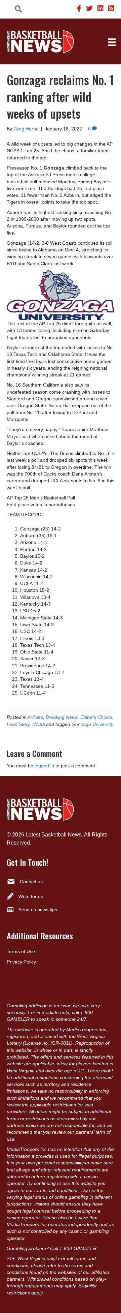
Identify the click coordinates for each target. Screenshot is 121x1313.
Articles (35, 717)
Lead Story (18, 724)
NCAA (38, 724)
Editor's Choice (96, 717)
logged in (44, 765)
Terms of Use (21, 951)
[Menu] (112, 42)
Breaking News (62, 717)
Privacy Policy (21, 962)
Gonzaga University (92, 724)
